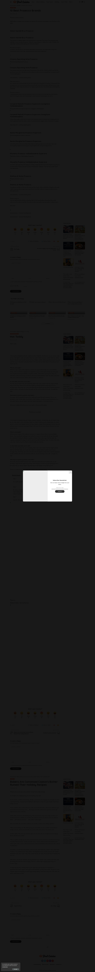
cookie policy (5, 966)
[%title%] (70, 472)
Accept (15, 969)
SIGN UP (60, 491)
